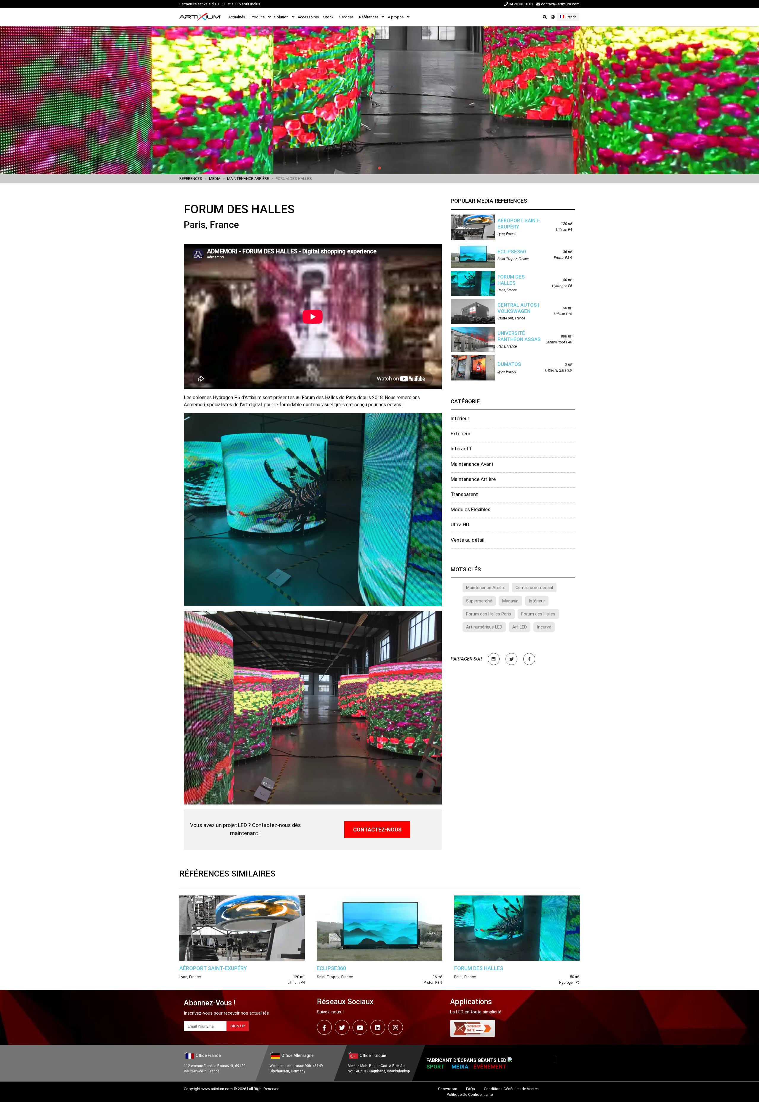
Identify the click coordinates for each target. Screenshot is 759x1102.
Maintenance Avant (472, 464)
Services (346, 17)
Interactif (461, 449)
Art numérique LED (484, 627)
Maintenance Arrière (473, 479)
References (190, 178)
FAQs (470, 1089)
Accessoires (308, 17)
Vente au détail (467, 540)
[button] (57, 100)
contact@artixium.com (560, 4)
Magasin (510, 601)
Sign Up (237, 1026)
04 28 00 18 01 (520, 4)
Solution (281, 17)
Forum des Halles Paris (488, 614)
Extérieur (461, 433)
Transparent (464, 494)
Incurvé (544, 627)
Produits (258, 17)
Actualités (236, 17)
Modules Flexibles (470, 509)
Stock (328, 17)
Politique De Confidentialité (470, 1094)
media (214, 178)
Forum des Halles (538, 614)
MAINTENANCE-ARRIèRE (248, 178)
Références (369, 17)
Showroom (447, 1089)
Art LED (519, 627)
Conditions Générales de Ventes (511, 1089)
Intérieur (460, 418)
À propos (396, 17)
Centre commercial (534, 587)
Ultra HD (460, 524)
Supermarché (479, 601)
